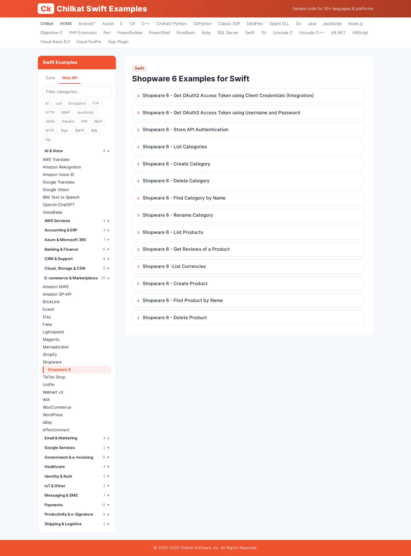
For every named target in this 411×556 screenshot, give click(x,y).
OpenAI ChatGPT (59, 204)
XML (94, 130)
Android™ (87, 23)
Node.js (355, 23)
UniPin (49, 384)
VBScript (360, 32)
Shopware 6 (59, 369)
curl (59, 103)
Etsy (47, 316)
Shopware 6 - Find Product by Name (183, 300)
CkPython (202, 23)
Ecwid (48, 309)
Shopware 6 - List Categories (175, 146)
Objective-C (51, 32)
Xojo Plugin (118, 41)
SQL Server (228, 32)
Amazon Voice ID (58, 174)
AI (47, 103)
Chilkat (47, 23)
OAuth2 (68, 121)
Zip (48, 139)
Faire (47, 324)
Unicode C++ (311, 32)
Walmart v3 (53, 392)
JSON (50, 121)
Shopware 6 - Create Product (175, 283)
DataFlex (255, 23)
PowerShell (159, 32)
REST (98, 121)
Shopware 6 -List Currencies (174, 266)
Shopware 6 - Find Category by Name (184, 198)
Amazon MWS (56, 286)
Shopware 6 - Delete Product (175, 317)
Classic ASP (229, 23)
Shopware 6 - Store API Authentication (185, 129)
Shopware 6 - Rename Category (178, 215)
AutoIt (108, 23)
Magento (51, 339)
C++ (145, 23)
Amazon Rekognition (62, 167)
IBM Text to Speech (61, 197)
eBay (47, 422)
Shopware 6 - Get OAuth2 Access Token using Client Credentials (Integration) (228, 95)
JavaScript (332, 23)
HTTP (49, 112)
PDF (84, 121)
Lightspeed (53, 331)
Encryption (77, 103)
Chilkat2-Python (171, 23)
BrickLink (51, 301)
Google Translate (59, 182)
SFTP (49, 130)
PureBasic (186, 32)
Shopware (52, 362)
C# (132, 23)
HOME (66, 23)
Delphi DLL (279, 23)
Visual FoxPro (88, 41)
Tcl (263, 32)
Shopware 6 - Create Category (176, 164)
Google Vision (56, 189)
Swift (250, 32)
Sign (64, 130)
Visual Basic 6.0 (55, 41)
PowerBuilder (130, 32)
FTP (96, 103)
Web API (70, 77)
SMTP (79, 130)
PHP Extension (83, 32)
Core (50, 77)
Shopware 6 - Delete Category (176, 181)
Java (312, 23)
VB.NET (338, 32)
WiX (46, 399)
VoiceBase (52, 212)
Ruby (206, 32)
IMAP (65, 112)
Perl (107, 32)
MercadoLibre (56, 346)
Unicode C (283, 32)
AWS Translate (56, 159)
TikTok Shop (54, 377)
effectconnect (56, 429)
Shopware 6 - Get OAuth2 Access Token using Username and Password (221, 112)
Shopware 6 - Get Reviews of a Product (186, 249)
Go (298, 23)
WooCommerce (57, 407)
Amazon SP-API (57, 294)
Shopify (50, 354)
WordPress (53, 414)
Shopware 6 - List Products (173, 232)
